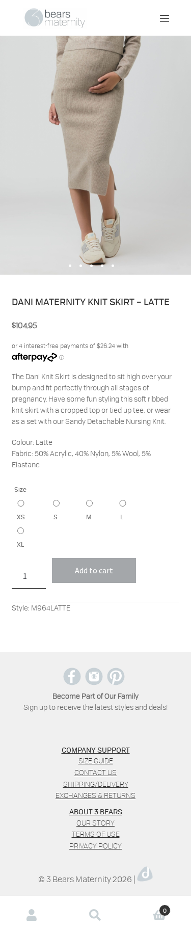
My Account (32, 915)
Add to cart (94, 570)
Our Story (95, 823)
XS (21, 517)
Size (20, 489)
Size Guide (95, 760)
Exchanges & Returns (95, 795)
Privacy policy (95, 846)
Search (95, 915)
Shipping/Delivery (95, 784)
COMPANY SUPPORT (96, 750)
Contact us (95, 772)
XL (20, 544)
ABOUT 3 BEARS (95, 811)
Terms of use (96, 834)
